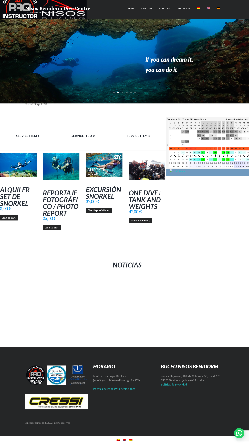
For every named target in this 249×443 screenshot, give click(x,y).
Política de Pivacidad (174, 384)
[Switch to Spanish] (199, 8)
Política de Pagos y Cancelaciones (114, 389)
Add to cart (9, 217)
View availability (140, 220)
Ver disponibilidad (98, 210)
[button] (239, 433)
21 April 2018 (40, 104)
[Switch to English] (124, 439)
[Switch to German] (219, 8)
